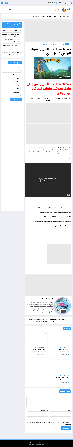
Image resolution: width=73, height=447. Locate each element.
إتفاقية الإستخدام (33, 442)
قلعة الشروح (59, 44)
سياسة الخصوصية (42, 442)
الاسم (69, 410)
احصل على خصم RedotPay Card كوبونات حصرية (62, 350)
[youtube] (2, 3)
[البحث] (5, 9)
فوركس (17, 85)
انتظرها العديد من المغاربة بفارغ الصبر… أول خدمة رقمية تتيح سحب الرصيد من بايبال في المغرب (37, 350)
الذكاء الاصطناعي (15, 74)
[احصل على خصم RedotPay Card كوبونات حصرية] (60, 339)
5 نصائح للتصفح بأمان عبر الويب (58, 320)
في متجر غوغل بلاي (45, 221)
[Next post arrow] (26, 320)
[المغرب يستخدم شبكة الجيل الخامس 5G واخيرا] (60, 367)
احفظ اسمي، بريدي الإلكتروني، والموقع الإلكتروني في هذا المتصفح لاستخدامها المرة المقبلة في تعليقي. (49, 423)
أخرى (67, 44)
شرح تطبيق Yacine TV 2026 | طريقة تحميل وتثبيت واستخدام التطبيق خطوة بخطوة (10, 47)
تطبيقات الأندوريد (15, 81)
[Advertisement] (48, 31)
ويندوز (18, 96)
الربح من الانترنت (15, 78)
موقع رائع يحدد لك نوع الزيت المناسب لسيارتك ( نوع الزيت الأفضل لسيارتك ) (10, 35)
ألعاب (18, 71)
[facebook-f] (6, 3)
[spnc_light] (1, 9)
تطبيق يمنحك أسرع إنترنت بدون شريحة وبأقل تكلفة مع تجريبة (10, 53)
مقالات (17, 88)
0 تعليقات (43, 44)
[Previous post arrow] (70, 320)
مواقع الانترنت (16, 92)
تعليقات (69, 395)
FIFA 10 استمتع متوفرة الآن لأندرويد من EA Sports (38, 320)
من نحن (27, 442)
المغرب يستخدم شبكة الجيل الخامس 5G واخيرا (61, 378)
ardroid (64, 226)
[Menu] (10, 9)
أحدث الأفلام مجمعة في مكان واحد (10, 30)
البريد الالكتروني (44, 410)
